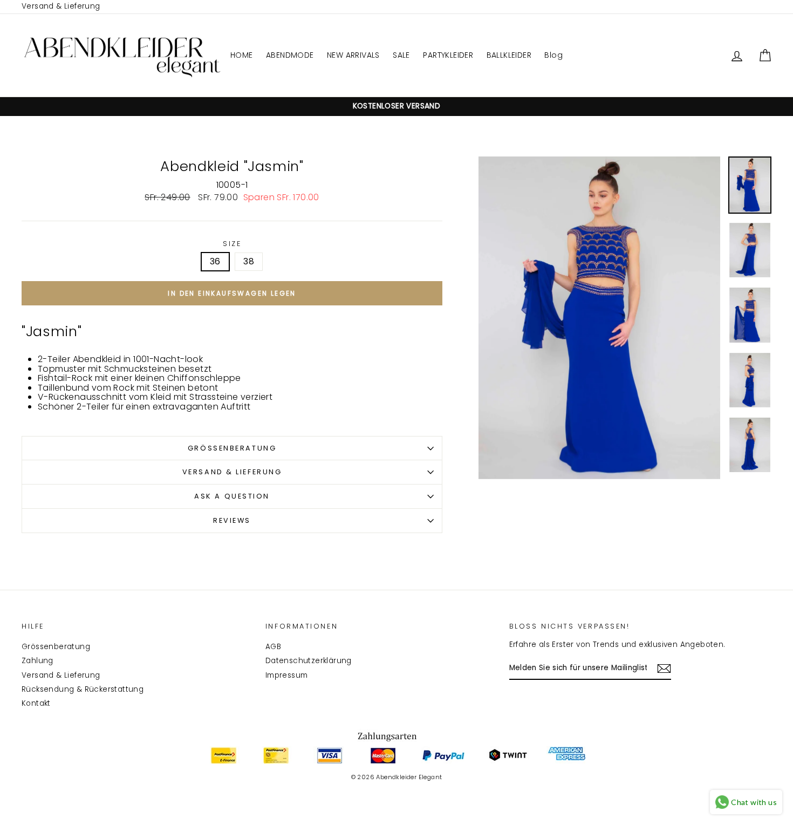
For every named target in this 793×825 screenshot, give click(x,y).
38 (248, 261)
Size (232, 244)
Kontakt (36, 703)
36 (215, 261)
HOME (241, 55)
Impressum (286, 675)
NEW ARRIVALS (353, 55)
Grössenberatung (232, 448)
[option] (396, 107)
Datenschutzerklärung (308, 661)
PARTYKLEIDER (448, 55)
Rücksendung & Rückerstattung (82, 689)
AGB (273, 647)
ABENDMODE (290, 55)
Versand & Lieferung (61, 6)
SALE (401, 55)
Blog (553, 55)
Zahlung (37, 661)
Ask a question (232, 496)
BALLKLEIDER (509, 55)
